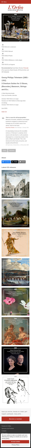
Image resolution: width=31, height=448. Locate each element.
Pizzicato (25, 68)
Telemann (11, 150)
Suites (4, 150)
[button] (4, 2)
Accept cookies (15, 441)
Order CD (4, 111)
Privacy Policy (15, 445)
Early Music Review (10, 127)
